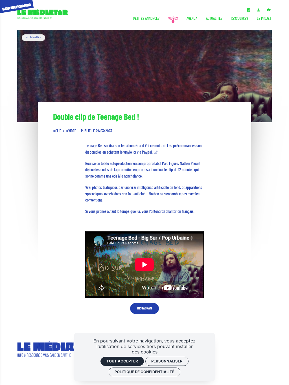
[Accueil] (42, 15)
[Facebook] (248, 10)
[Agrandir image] (144, 76)
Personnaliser (167, 361)
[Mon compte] (258, 10)
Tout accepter (122, 361)
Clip (58, 131)
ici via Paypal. (142, 152)
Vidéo (72, 131)
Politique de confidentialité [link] (144, 371)
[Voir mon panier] (269, 10)
